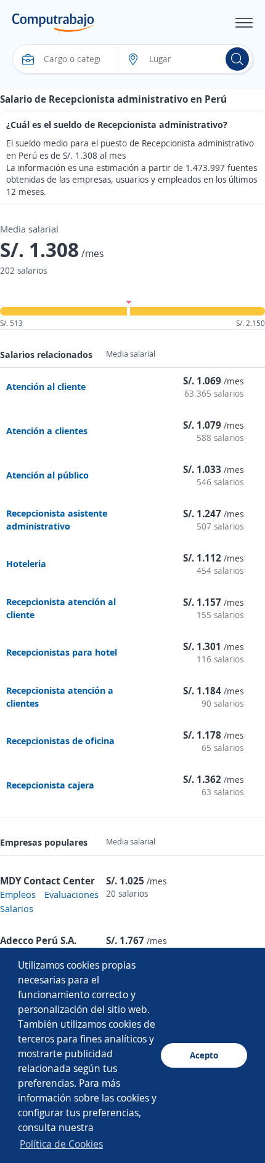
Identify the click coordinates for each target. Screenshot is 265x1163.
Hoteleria (26, 563)
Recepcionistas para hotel (61, 652)
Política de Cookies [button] (61, 1144)
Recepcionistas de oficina (60, 740)
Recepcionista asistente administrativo (56, 519)
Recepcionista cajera (50, 785)
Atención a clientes (47, 430)
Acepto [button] (204, 1055)
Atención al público (47, 475)
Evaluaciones (71, 894)
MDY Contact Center (47, 880)
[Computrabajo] (53, 23)
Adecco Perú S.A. (38, 940)
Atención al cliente (46, 386)
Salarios (16, 908)
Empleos (18, 894)
